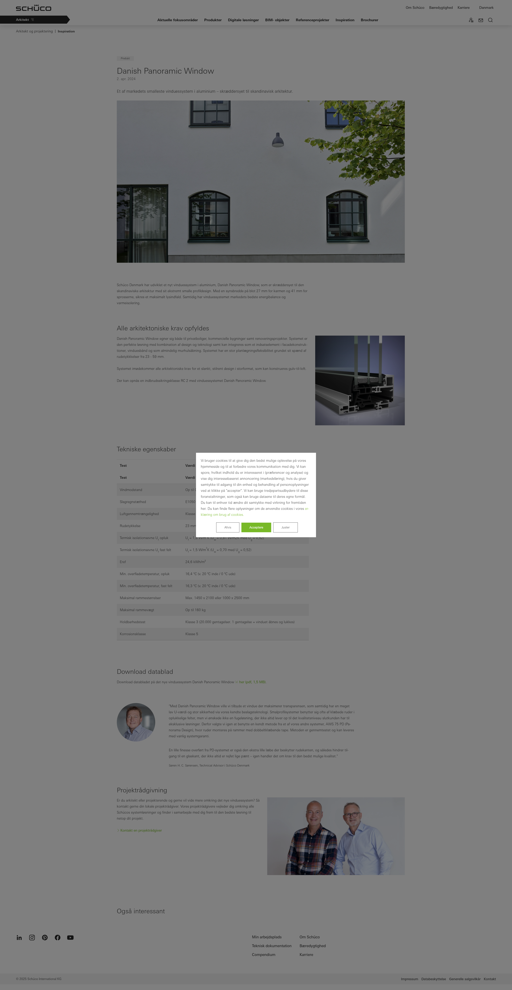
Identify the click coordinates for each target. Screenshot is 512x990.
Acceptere (256, 527)
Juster (285, 527)
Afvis (227, 527)
